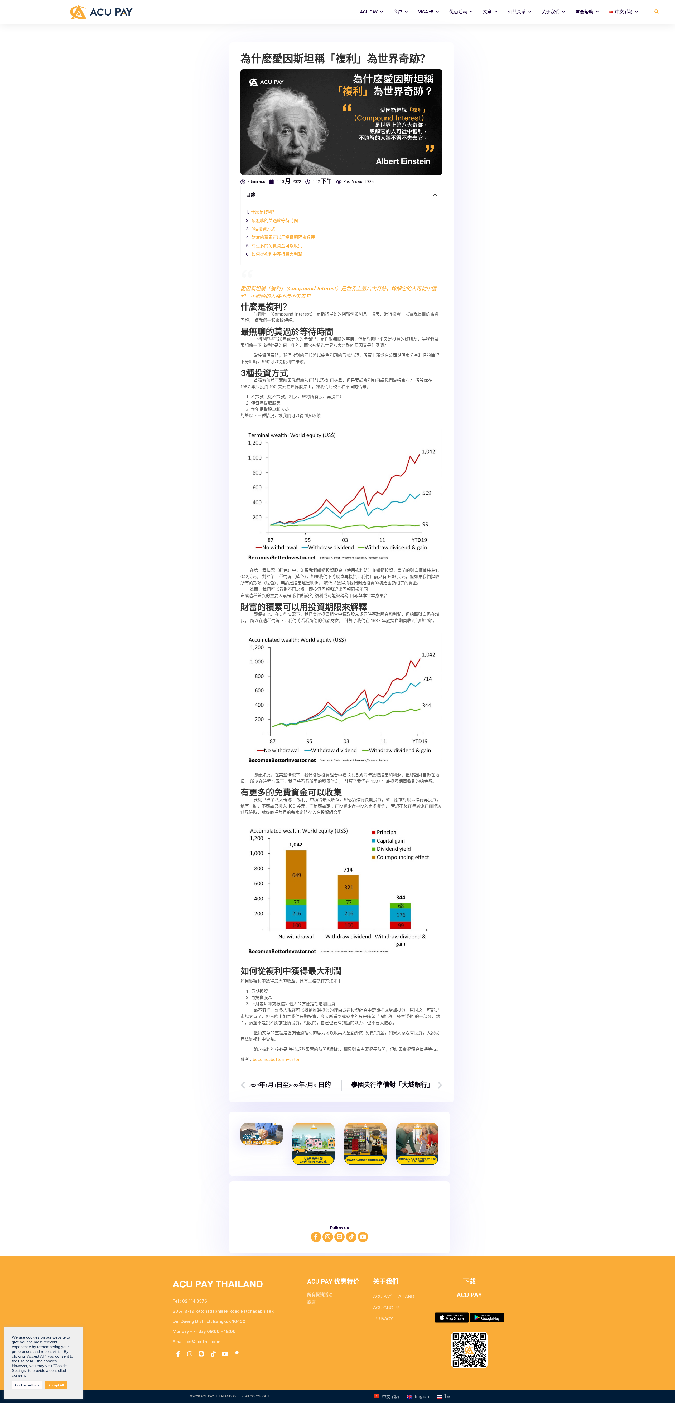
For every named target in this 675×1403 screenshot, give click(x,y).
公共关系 (517, 11)
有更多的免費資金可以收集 (277, 245)
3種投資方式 (263, 229)
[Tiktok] (351, 1237)
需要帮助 (584, 11)
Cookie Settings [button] (27, 1385)
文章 (487, 11)
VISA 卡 (425, 11)
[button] (656, 12)
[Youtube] (363, 1237)
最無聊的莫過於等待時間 (275, 220)
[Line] (339, 1237)
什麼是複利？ (263, 212)
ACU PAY (369, 11)
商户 (397, 11)
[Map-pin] (237, 1354)
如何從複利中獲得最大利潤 (277, 254)
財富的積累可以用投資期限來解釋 (283, 237)
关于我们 (551, 11)
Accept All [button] (56, 1385)
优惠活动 (458, 11)
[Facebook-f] (316, 1237)
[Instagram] (327, 1237)
